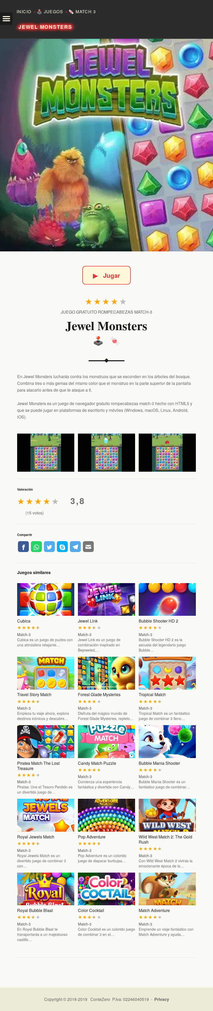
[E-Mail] (88, 546)
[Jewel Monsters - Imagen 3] (167, 453)
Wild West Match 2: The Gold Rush (165, 839)
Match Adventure (154, 910)
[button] (6, 18)
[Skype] (62, 546)
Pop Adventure (91, 837)
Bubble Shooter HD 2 (158, 621)
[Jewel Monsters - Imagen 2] (106, 453)
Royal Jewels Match (35, 837)
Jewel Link (88, 621)
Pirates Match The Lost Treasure (38, 765)
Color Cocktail (91, 910)
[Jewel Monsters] (106, 145)
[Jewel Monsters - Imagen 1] (45, 453)
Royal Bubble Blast (35, 910)
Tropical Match (152, 694)
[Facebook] (23, 546)
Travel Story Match (34, 694)
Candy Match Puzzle (97, 763)
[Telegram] (75, 546)
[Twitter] (49, 546)
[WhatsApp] (36, 546)
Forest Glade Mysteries (99, 694)
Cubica (23, 621)
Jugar (106, 275)
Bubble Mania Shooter (159, 763)
